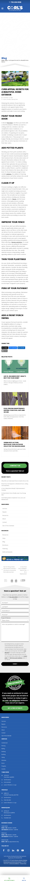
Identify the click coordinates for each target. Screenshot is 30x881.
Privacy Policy (23, 863)
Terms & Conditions (14, 863)
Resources (5, 515)
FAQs (3, 538)
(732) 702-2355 (7, 800)
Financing (5, 548)
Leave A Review (10, 785)
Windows (4, 760)
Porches (9, 99)
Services (4, 508)
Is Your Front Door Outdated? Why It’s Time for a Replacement (22, 570)
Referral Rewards (7, 552)
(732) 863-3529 (7, 818)
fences (14, 199)
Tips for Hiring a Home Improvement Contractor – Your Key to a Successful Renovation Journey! (9, 569)
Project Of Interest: (6, 618)
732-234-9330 (16, 2)
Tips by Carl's (14, 99)
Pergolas (4, 766)
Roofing (3, 754)
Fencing (3, 745)
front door (10, 123)
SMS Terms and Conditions (16, 658)
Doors (4, 99)
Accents (3, 769)
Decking (4, 751)
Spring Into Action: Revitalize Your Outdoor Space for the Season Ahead (14, 444)
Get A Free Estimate (8, 525)
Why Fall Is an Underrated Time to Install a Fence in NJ (15, 481)
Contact (4, 522)
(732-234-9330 (7, 782)
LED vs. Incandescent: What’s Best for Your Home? (15, 377)
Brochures (5, 545)
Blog (6, 60)
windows (8, 174)
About (4, 519)
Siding (3, 757)
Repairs (4, 512)
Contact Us (15, 465)
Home (3, 60)
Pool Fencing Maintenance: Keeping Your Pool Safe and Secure (14, 410)
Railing (3, 748)
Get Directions (7, 779)
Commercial (4, 743)
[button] (2, 8)
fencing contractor (17, 242)
